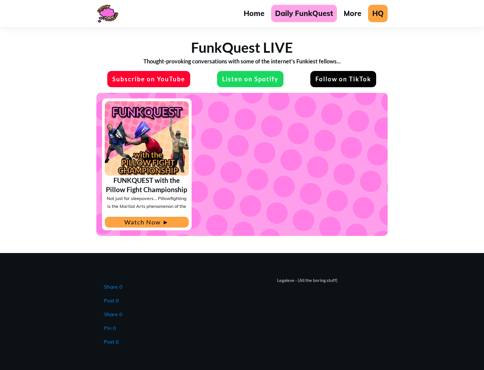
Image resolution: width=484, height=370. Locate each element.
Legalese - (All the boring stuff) (307, 280)
